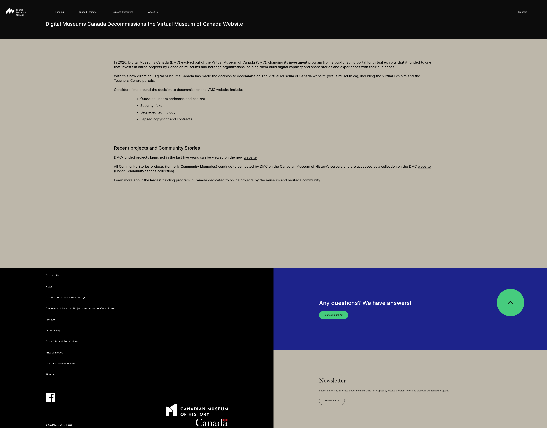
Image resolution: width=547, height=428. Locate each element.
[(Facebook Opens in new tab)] (50, 397)
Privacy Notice (54, 352)
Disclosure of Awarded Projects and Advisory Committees (80, 308)
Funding (59, 12)
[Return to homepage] (16, 12)
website (250, 157)
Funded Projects (87, 12)
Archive (50, 319)
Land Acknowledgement (60, 363)
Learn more (123, 180)
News (49, 286)
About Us (153, 12)
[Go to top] (510, 302)
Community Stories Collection (63, 297)
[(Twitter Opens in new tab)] (61, 397)
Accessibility (53, 330)
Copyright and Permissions (62, 341)
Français (522, 12)
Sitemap (50, 374)
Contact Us (52, 275)
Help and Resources (122, 12)
